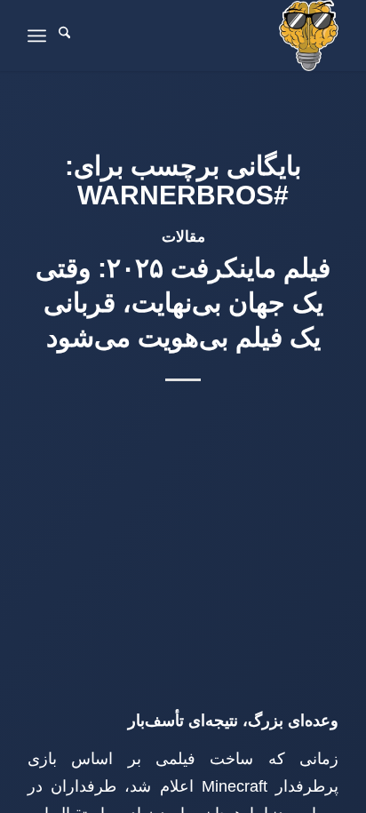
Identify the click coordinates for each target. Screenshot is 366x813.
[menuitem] (64, 35)
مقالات (183, 236)
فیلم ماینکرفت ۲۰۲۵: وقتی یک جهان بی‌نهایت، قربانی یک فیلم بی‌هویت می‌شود (183, 302)
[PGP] (214, 35)
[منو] (37, 35)
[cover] (183, 467)
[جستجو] (64, 35)
